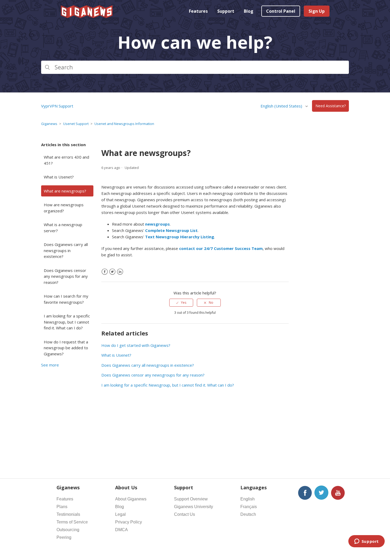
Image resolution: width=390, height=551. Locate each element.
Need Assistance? (330, 106)
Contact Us (184, 514)
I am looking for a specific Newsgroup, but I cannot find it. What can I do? (67, 321)
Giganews (49, 123)
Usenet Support (76, 123)
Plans (62, 506)
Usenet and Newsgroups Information (124, 123)
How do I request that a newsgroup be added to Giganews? (66, 347)
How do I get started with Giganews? (135, 345)
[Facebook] (104, 271)
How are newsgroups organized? (64, 207)
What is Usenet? (59, 177)
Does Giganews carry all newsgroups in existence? (66, 250)
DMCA (121, 529)
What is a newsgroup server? (63, 227)
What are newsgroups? (65, 191)
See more (50, 365)
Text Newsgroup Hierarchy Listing (179, 236)
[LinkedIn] (120, 271)
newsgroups (157, 224)
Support (225, 11)
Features (198, 11)
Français (248, 506)
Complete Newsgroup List (171, 230)
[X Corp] (112, 271)
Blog (248, 11)
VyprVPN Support (57, 106)
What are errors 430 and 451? (66, 160)
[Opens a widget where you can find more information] (366, 541)
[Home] (87, 16)
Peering (64, 537)
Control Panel (280, 11)
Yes (183, 302)
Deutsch (248, 514)
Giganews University (193, 506)
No (211, 302)
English (247, 499)
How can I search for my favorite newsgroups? (66, 299)
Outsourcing (68, 529)
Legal (120, 514)
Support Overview (191, 499)
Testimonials (68, 514)
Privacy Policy (128, 522)
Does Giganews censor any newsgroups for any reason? (66, 276)
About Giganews (130, 499)
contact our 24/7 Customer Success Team (221, 248)
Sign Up (317, 11)
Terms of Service (72, 522)
